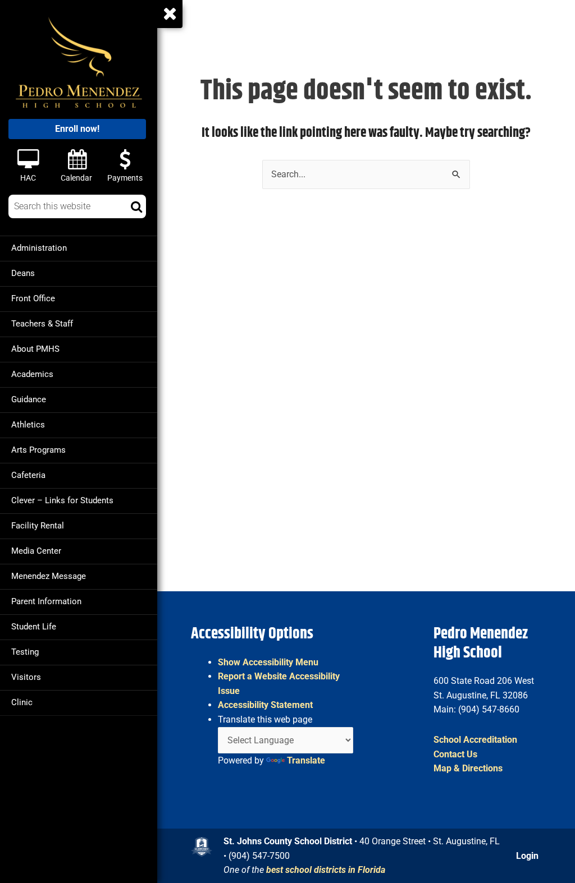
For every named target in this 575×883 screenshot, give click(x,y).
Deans (23, 273)
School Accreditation (475, 739)
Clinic (22, 702)
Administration (39, 248)
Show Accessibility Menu (268, 662)
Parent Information (46, 601)
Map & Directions (468, 768)
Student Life (33, 627)
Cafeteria (28, 475)
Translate (306, 760)
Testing (25, 652)
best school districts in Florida (325, 869)
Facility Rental (37, 526)
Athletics (28, 425)
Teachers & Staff (42, 324)
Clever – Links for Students (62, 500)
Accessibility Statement (265, 705)
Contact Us (455, 754)
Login (527, 855)
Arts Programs (38, 450)
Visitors (26, 677)
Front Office (33, 298)
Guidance (28, 399)
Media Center (36, 551)
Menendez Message (48, 576)
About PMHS (35, 349)
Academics (32, 374)
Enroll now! (77, 128)
